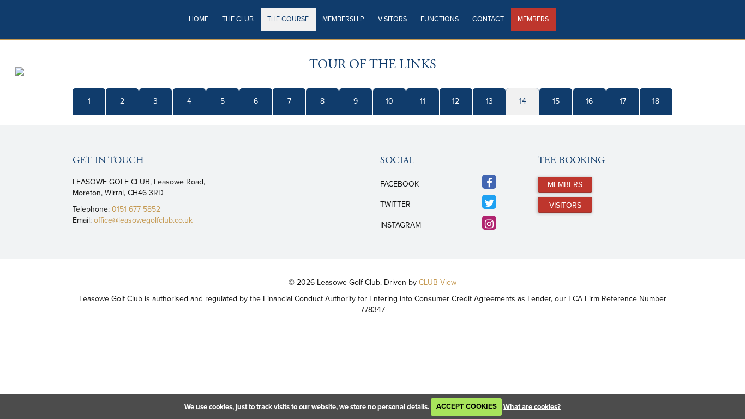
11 (422, 101)
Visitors (392, 19)
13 (489, 101)
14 (522, 101)
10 (389, 101)
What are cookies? (532, 406)
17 (623, 101)
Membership (343, 19)
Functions (439, 19)
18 (655, 101)
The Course (288, 19)
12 (455, 101)
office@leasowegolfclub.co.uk (143, 220)
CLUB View (437, 282)
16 (589, 101)
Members (533, 19)
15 (556, 101)
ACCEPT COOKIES (466, 406)
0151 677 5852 (136, 209)
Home (198, 19)
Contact (488, 19)
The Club (238, 19)
